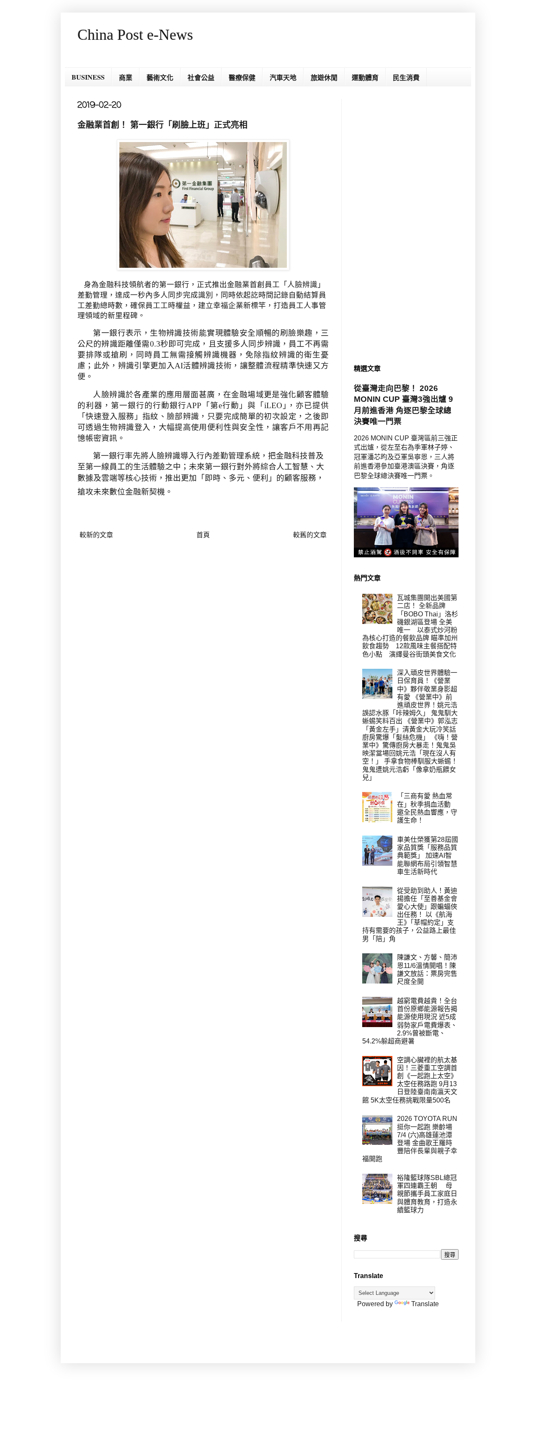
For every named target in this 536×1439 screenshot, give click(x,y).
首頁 (203, 534)
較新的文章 (96, 534)
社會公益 (201, 77)
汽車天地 (283, 77)
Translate (425, 1303)
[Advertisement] (406, 224)
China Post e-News (135, 34)
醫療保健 (242, 77)
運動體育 (365, 77)
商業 (125, 77)
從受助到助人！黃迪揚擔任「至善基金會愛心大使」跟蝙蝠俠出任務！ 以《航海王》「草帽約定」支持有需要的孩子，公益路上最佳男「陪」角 (409, 914)
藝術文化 (160, 77)
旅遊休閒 (324, 77)
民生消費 (406, 77)
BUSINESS (88, 77)
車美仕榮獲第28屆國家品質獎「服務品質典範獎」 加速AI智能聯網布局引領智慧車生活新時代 (427, 855)
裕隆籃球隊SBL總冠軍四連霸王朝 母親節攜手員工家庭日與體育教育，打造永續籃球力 (427, 1194)
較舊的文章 (310, 534)
